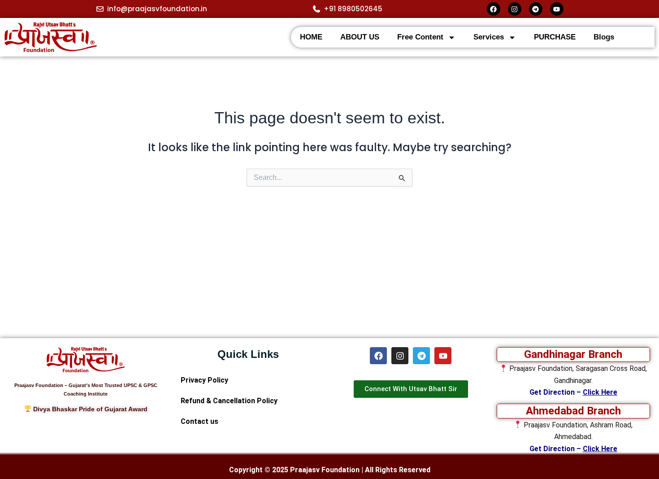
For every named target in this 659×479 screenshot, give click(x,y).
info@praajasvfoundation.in (157, 8)
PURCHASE (555, 37)
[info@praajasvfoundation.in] (99, 8)
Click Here (600, 392)
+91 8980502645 (353, 8)
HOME (311, 37)
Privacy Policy (204, 380)
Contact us (199, 421)
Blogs (604, 37)
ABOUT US (359, 37)
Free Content (420, 37)
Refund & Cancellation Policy (229, 400)
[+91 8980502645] (316, 8)
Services (488, 37)
